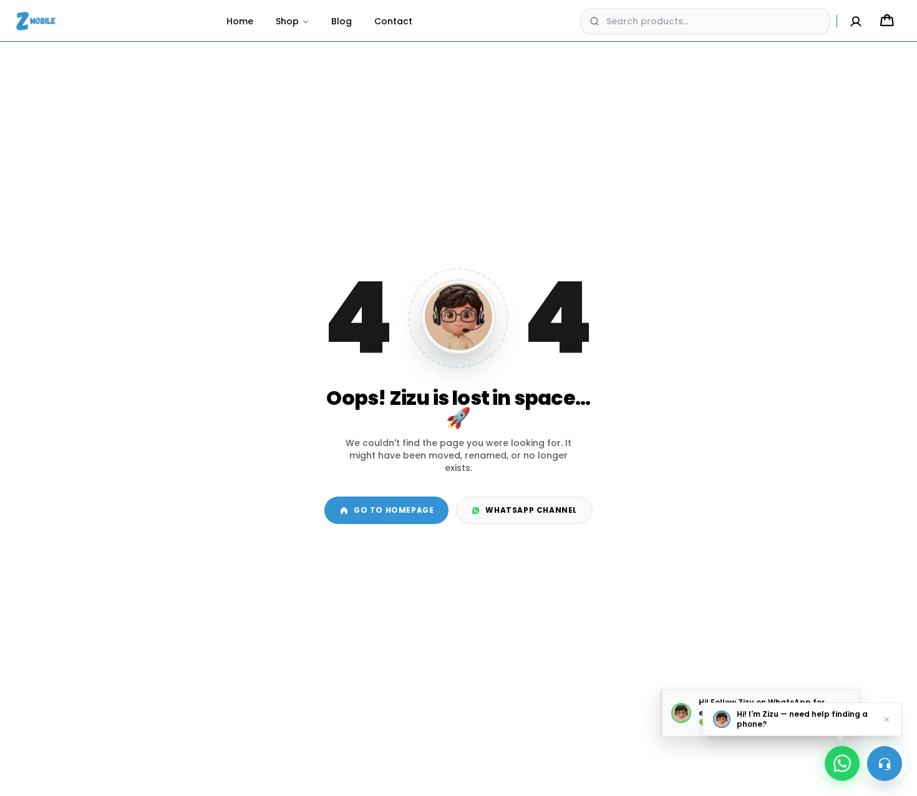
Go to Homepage (394, 510)
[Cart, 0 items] (887, 21)
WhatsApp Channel (531, 510)
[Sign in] (855, 21)
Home (239, 21)
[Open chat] (884, 763)
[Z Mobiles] (36, 21)
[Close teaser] (887, 719)
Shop (287, 21)
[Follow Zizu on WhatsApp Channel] (842, 759)
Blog (341, 21)
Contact (393, 21)
